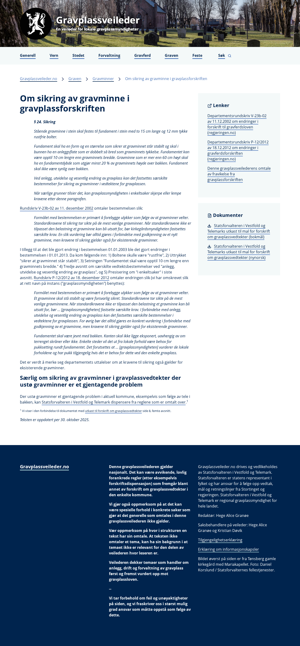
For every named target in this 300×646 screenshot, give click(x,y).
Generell (28, 55)
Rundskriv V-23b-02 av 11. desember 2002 (56, 208)
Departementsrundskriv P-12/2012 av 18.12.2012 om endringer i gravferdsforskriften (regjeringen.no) (238, 150)
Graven (171, 55)
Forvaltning (109, 55)
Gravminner (103, 78)
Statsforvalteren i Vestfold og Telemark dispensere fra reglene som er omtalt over (114, 402)
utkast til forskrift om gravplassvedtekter (113, 411)
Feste (197, 55)
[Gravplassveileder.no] (150, 23)
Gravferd (142, 55)
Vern (54, 55)
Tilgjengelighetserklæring (220, 539)
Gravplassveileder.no (38, 78)
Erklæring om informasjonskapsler (228, 549)
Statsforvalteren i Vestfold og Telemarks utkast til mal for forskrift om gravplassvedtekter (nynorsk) (238, 252)
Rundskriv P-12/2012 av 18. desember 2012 (71, 277)
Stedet (78, 55)
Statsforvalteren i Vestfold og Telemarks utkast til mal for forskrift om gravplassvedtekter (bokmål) (238, 231)
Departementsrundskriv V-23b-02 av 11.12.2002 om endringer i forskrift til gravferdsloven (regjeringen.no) (236, 124)
